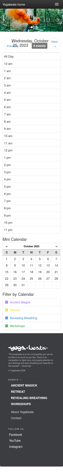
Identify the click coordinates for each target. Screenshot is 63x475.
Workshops (16, 326)
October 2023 (31, 246)
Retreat (14, 310)
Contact (16, 418)
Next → (54, 43)
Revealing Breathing (22, 318)
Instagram (16, 446)
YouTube (15, 440)
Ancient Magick (19, 302)
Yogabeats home (14, 4)
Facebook (15, 434)
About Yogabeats (22, 412)
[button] (4, 20)
